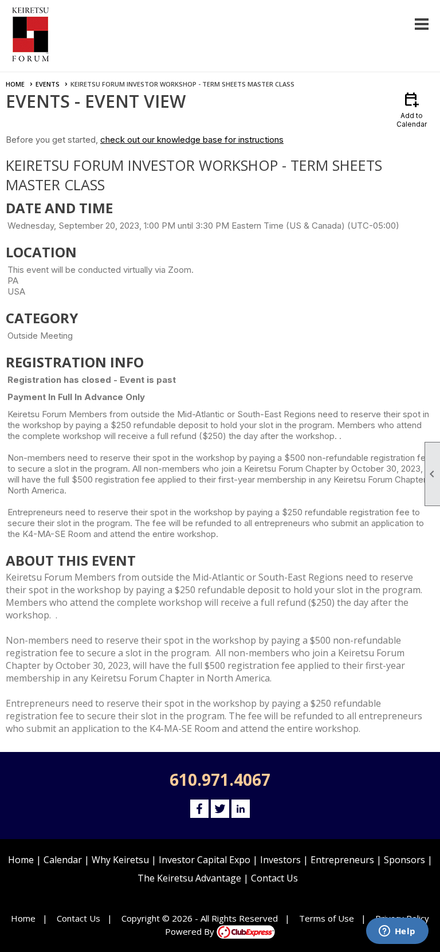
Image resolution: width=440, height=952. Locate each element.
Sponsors (404, 859)
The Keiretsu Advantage (189, 878)
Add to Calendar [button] (411, 109)
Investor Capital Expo (204, 859)
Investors (280, 859)
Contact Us (274, 878)
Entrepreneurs (342, 859)
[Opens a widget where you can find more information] (397, 932)
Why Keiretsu (120, 859)
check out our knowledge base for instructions (192, 139)
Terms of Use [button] (326, 918)
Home (15, 84)
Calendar (63, 859)
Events (48, 84)
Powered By (191, 931)
